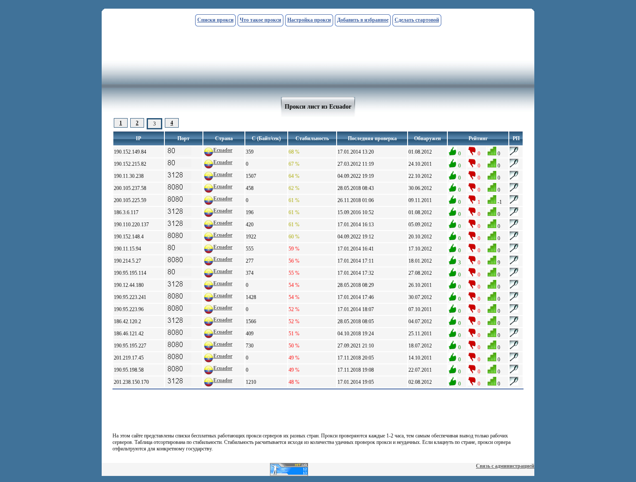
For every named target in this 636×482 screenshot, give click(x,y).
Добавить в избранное (363, 20)
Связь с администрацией (505, 466)
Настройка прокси (309, 20)
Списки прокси (215, 20)
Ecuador (222, 150)
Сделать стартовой (417, 20)
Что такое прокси (260, 20)
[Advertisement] (318, 33)
